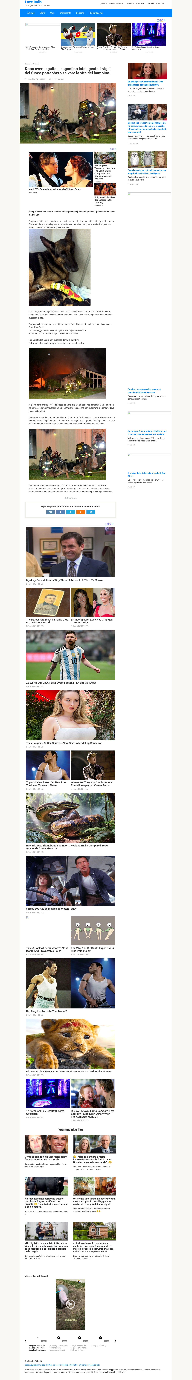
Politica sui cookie (135, 3)
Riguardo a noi (96, 13)
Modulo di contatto (156, 3)
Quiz (52, 13)
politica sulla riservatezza (111, 3)
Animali (30, 13)
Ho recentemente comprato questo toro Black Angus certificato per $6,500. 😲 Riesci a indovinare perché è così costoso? (46, 1202)
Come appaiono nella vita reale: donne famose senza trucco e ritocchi (46, 1158)
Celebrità (80, 13)
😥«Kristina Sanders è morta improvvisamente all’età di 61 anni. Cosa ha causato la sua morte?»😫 (92, 1159)
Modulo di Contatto (70, 1365)
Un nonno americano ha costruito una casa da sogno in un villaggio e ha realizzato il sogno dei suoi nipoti (94, 1201)
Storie (42, 13)
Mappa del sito (94, 1365)
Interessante (65, 13)
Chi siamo (83, 1365)
